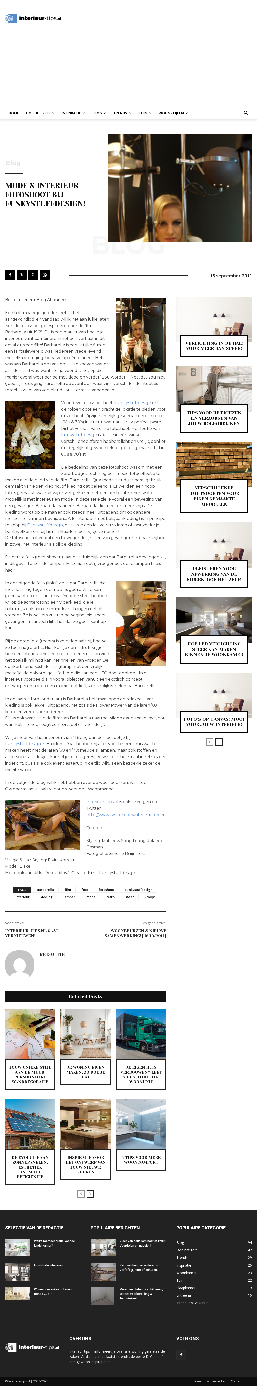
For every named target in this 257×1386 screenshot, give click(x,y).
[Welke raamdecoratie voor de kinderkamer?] (17, 1247)
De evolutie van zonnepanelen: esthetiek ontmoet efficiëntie (30, 1167)
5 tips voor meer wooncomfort (141, 1160)
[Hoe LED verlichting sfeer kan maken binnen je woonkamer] (214, 620)
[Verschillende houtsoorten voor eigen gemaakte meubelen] (214, 464)
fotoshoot (106, 889)
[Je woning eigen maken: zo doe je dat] (85, 1034)
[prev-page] (81, 1194)
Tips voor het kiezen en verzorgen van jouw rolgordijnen (214, 418)
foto (85, 889)
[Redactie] (19, 964)
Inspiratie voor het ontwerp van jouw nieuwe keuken (86, 1164)
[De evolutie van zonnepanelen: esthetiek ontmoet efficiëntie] (30, 1124)
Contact (236, 1381)
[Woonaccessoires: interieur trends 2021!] (17, 1293)
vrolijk (150, 897)
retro (110, 897)
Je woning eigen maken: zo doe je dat (85, 1072)
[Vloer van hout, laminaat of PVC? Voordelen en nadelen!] (103, 1247)
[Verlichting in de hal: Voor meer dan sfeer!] (214, 319)
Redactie (52, 954)
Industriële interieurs (48, 1265)
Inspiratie (71, 113)
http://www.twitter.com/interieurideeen (126, 814)
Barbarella (45, 889)
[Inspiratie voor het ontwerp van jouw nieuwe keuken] (85, 1124)
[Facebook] (10, 275)
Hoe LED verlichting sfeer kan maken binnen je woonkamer (214, 649)
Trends (120, 113)
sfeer (129, 897)
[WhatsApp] (45, 275)
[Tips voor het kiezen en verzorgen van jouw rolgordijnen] (214, 389)
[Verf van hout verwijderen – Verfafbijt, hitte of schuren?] (103, 1272)
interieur (22, 897)
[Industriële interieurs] (17, 1272)
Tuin (143, 113)
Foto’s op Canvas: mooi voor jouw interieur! (214, 722)
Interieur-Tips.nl (102, 801)
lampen (69, 897)
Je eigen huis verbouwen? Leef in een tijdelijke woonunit (141, 1074)
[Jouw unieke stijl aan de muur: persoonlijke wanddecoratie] (30, 1034)
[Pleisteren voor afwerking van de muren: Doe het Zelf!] (214, 545)
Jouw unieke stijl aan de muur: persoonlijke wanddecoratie (30, 1074)
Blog (97, 113)
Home (14, 113)
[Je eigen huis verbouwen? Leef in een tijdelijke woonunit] (141, 1034)
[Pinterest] (33, 275)
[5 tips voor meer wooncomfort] (141, 1124)
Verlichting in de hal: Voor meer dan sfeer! (214, 346)
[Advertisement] (159, 18)
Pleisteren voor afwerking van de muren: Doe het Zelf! (214, 574)
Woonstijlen (171, 113)
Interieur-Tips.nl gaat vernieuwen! (31, 933)
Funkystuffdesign (133, 402)
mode (91, 897)
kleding (46, 897)
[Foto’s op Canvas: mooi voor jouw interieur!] (214, 695)
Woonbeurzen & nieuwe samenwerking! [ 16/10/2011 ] (135, 933)
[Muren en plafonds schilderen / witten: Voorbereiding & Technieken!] (102, 1296)
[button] (246, 113)
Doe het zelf (38, 113)
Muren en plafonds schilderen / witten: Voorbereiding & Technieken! (142, 1294)
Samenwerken (216, 1381)
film (68, 889)
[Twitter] (22, 275)
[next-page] (90, 1194)
